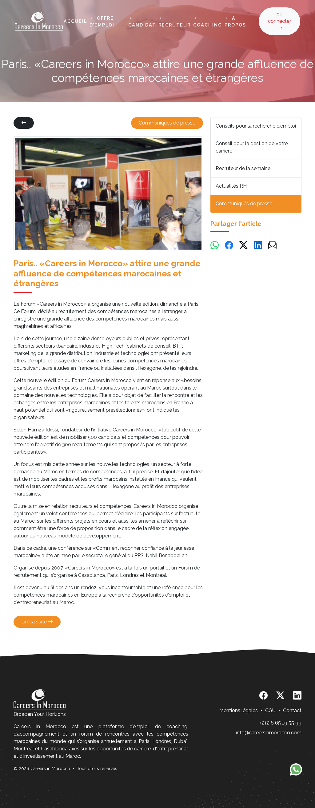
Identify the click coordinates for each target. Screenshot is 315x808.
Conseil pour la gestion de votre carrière (252, 147)
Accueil (75, 21)
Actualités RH (231, 186)
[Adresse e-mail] (272, 245)
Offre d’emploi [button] (102, 22)
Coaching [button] (207, 24)
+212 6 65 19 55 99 (280, 723)
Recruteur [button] (174, 24)
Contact (292, 710)
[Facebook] (229, 245)
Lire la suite (34, 622)
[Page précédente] (24, 123)
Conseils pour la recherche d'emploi (256, 126)
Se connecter (279, 17)
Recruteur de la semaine (243, 168)
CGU (270, 710)
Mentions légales (238, 710)
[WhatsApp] (214, 245)
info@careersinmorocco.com (268, 733)
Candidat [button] (142, 24)
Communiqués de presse (167, 123)
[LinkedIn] (258, 245)
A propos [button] (235, 22)
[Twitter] (243, 245)
